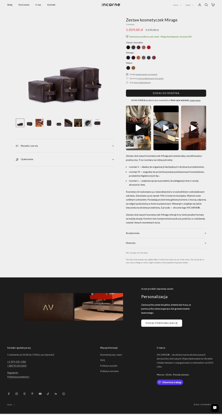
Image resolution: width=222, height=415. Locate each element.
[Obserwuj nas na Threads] (24, 393)
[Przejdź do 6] (68, 123)
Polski (188, 5)
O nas (38, 4)
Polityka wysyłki (108, 365)
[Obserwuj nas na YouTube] (40, 393)
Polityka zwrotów (109, 371)
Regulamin (12, 372)
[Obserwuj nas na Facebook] (8, 393)
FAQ (102, 360)
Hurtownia (24, 4)
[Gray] (143, 57)
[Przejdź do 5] (59, 123)
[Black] (128, 47)
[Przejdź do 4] (49, 123)
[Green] (148, 57)
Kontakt (51, 4)
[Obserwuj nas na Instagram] (16, 393)
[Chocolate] (133, 47)
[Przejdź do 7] (78, 123)
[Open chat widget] (215, 408)
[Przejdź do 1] (20, 123)
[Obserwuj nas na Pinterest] (32, 393)
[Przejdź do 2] (30, 123)
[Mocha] (143, 47)
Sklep (10, 4)
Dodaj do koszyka (166, 93)
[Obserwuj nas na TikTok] (48, 393)
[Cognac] (138, 57)
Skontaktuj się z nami (111, 354)
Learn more (195, 100)
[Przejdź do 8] (88, 123)
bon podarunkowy (142, 82)
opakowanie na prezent (146, 74)
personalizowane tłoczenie (151, 78)
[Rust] (133, 68)
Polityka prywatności (18, 376)
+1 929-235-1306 (16, 361)
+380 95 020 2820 (16, 365)
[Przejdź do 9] (97, 123)
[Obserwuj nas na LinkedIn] (55, 393)
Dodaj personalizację (162, 323)
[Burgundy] (138, 47)
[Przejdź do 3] (39, 123)
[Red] (148, 47)
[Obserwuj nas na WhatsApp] (63, 393)
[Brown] (133, 57)
